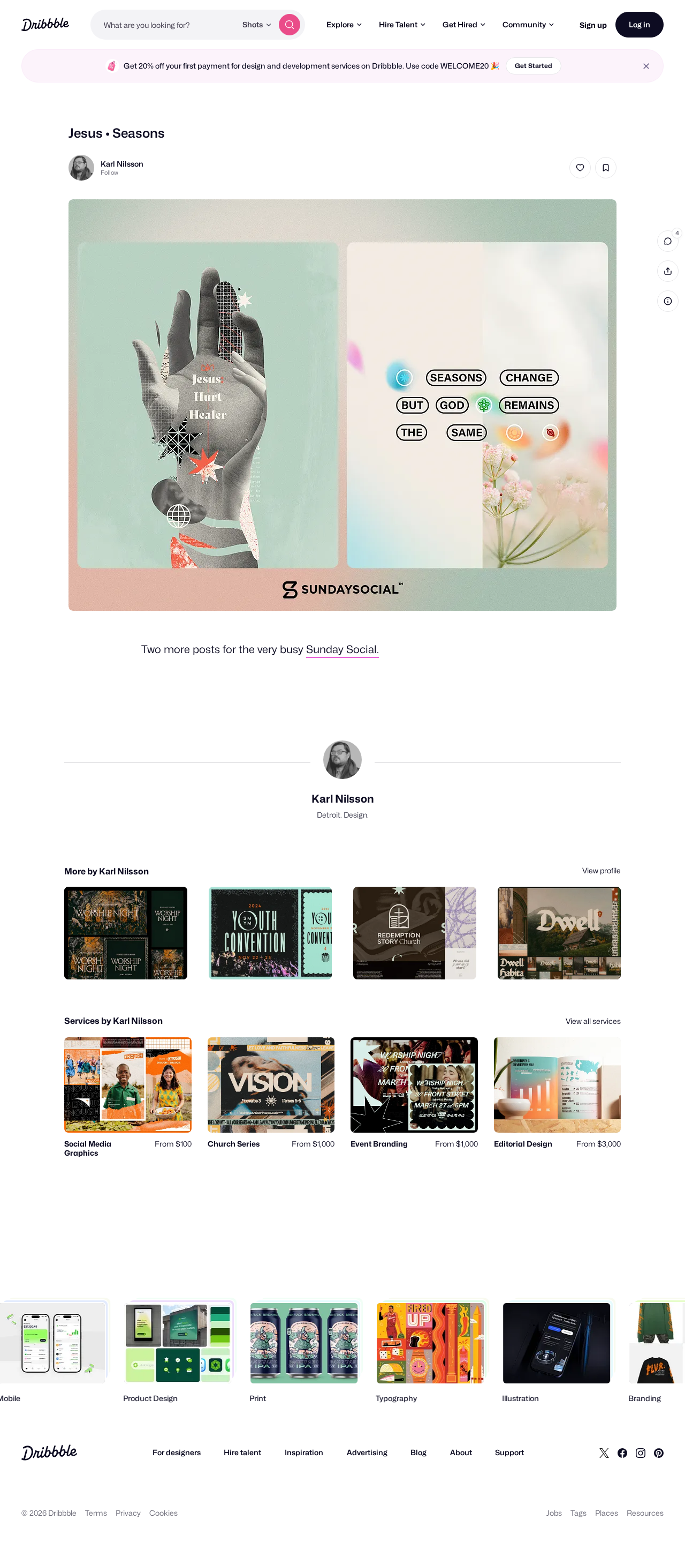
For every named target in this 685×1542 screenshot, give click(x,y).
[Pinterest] (659, 1452)
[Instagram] (640, 1452)
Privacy (128, 1512)
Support (509, 1452)
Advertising (367, 1452)
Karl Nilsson (122, 163)
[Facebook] (622, 1452)
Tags (578, 1512)
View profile (601, 870)
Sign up (593, 24)
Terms (96, 1512)
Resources (645, 1512)
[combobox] (163, 24)
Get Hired (460, 24)
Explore (340, 24)
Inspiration (304, 1452)
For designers (177, 1452)
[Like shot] (580, 167)
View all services (593, 1020)
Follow (109, 172)
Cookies (163, 1512)
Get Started (533, 66)
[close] (646, 66)
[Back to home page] (45, 24)
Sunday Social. (342, 649)
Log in (639, 24)
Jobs (554, 1512)
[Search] (289, 24)
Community (524, 24)
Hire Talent (398, 24)
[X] (604, 1452)
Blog (418, 1452)
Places (606, 1512)
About (461, 1452)
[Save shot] (605, 167)
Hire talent (242, 1452)
